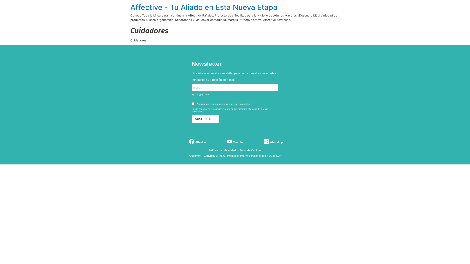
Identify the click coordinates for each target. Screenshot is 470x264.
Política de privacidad (222, 150)
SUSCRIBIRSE (205, 119)
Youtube (238, 142)
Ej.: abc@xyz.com (200, 95)
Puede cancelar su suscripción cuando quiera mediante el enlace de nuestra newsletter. (230, 110)
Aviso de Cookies (250, 150)
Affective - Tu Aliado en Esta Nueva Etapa (203, 7)
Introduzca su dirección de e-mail (213, 79)
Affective (201, 142)
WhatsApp (276, 142)
